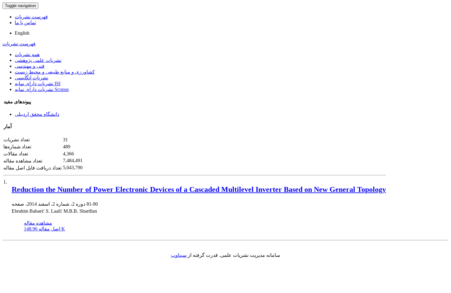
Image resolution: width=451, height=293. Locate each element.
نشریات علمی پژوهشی (38, 60)
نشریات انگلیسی (31, 77)
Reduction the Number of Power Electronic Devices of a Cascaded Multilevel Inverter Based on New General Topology (199, 189)
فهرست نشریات (31, 16)
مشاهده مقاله (38, 223)
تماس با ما (25, 22)
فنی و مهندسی (29, 66)
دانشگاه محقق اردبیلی (37, 114)
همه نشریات (27, 54)
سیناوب (179, 255)
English (22, 33)
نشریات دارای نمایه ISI (37, 83)
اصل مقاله (44, 228)
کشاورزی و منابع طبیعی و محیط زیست (55, 71)
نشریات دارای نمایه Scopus (42, 89)
